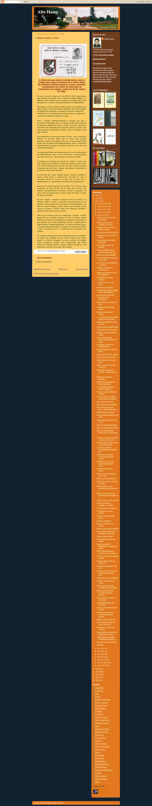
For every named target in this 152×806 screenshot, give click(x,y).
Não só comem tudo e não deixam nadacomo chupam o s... (107, 495)
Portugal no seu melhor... (105, 287)
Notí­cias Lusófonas (101, 702)
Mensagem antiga (82, 269)
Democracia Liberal (101, 732)
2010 (97, 669)
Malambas (98, 711)
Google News (99, 688)
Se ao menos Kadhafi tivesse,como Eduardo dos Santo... (107, 340)
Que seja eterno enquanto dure (107, 327)
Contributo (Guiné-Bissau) (104, 770)
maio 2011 (101, 654)
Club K (97, 782)
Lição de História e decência (106, 642)
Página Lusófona (100, 776)
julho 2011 (101, 648)
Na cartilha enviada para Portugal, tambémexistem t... (106, 372)
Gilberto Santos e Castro (105, 412)
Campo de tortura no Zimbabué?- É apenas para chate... (107, 546)
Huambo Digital (100, 708)
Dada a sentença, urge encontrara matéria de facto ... (107, 488)
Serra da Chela (100, 749)
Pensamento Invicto (102, 723)
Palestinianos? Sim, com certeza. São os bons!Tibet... (105, 297)
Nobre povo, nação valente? (106, 255)
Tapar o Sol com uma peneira (107, 425)
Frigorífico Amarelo (101, 717)
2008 (97, 675)
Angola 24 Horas (100, 761)
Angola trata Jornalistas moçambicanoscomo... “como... (105, 457)
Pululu (97, 694)
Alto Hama (47, 11)
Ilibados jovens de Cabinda (106, 619)
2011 (97, 201)
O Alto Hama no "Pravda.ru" (106, 357)
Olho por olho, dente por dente (107, 428)
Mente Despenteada (102, 764)
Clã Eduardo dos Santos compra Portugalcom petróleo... (105, 614)
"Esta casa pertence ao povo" (107, 329)
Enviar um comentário (43, 262)
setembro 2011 (102, 212)
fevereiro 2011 (102, 662)
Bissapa (97, 697)
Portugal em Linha (101, 705)
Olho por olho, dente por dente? (107, 528)
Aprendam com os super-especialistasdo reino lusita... (105, 464)
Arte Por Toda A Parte (102, 720)
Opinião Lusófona (101, 744)
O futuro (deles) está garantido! (107, 578)
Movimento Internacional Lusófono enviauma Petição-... (105, 593)
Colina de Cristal (100, 738)
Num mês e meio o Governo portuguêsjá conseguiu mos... (106, 573)
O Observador (99, 755)
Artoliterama (99, 691)
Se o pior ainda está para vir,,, (107, 508)
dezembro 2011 (102, 204)
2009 (97, 672)
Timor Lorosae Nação (102, 746)
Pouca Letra (99, 735)
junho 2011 (101, 651)
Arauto (97, 726)
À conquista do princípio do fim (107, 232)
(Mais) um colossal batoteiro (106, 478)
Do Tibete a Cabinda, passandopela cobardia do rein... (106, 450)
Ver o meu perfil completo (104, 55)
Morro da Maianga (101, 779)
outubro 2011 (102, 209)
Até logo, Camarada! (104, 521)
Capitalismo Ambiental (102, 700)
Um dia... (98, 752)
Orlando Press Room (102, 729)
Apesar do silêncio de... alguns (107, 354)
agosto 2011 (101, 215)
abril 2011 (100, 657)
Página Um (98, 741)
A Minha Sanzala (101, 767)
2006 (97, 680)
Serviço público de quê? (105, 536)
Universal (98, 773)
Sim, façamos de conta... (105, 401)
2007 (97, 677)
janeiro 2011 (101, 665)
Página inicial (63, 269)
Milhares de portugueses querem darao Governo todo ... (107, 433)
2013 (97, 195)
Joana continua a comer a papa (107, 500)
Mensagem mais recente (42, 269)
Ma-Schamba (99, 758)
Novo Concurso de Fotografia (107, 404)
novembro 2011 (102, 206)
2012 (97, 198)
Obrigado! (100, 645)
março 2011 (101, 660)
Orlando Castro (109, 39)
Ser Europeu (99, 714)
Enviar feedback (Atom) (50, 273)
